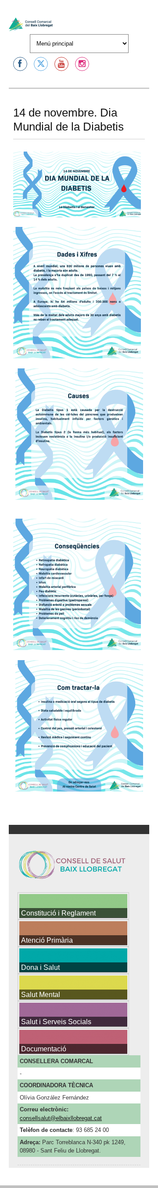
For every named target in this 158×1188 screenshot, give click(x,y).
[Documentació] (73, 1071)
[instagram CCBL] (82, 64)
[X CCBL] (41, 64)
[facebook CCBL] (20, 64)
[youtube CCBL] (61, 64)
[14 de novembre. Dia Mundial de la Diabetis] (77, 218)
